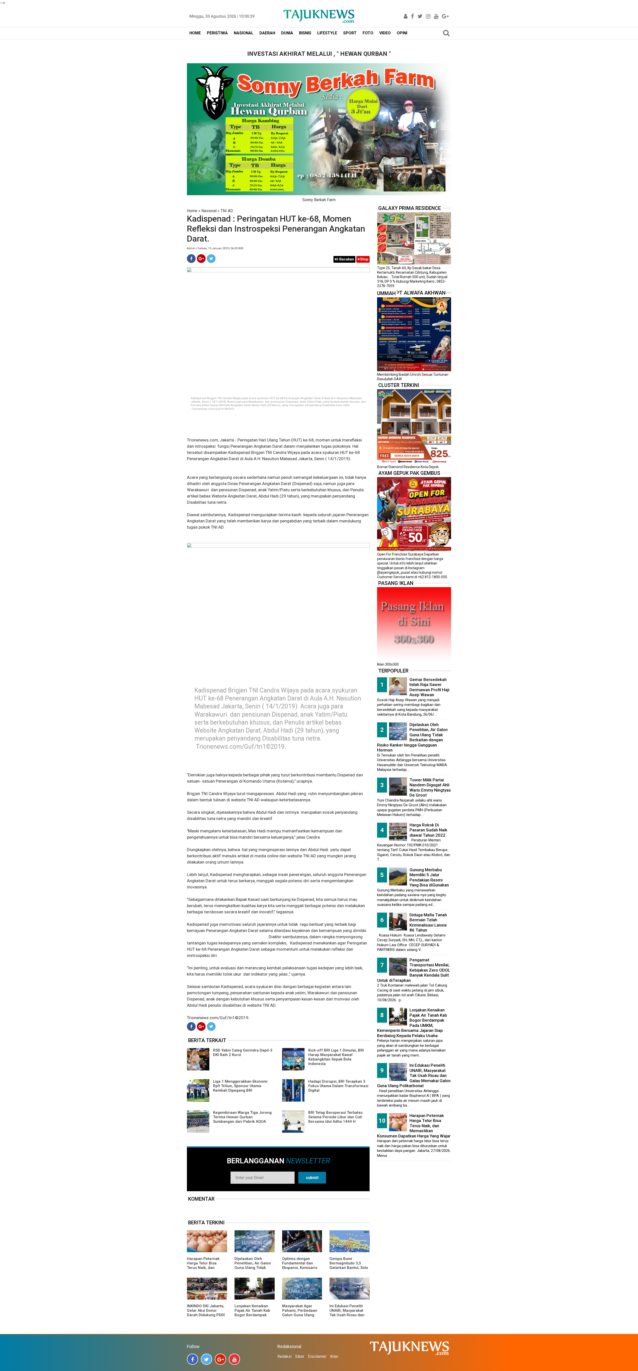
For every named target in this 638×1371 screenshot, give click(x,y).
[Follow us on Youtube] (234, 1359)
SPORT (350, 33)
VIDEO (385, 33)
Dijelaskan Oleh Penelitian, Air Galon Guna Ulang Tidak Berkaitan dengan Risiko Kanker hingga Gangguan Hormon (253, 1269)
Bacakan (346, 259)
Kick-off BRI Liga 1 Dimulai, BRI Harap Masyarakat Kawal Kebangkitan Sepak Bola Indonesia (336, 1057)
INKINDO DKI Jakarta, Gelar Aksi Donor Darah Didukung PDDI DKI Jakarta (206, 1313)
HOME (195, 33)
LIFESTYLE (327, 33)
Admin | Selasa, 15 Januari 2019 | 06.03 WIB (215, 248)
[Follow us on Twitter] (206, 1359)
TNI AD (227, 210)
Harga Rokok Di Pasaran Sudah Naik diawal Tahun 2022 (428, 830)
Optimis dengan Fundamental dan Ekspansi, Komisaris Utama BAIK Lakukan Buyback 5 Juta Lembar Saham (300, 1269)
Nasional (209, 210)
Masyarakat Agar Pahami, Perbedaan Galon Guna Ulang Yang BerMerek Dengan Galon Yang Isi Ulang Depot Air (302, 1317)
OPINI (402, 33)
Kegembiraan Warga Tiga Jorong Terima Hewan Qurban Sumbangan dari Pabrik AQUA (242, 1117)
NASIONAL (243, 33)
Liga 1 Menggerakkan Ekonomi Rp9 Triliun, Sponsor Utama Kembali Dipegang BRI (240, 1086)
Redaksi (284, 1356)
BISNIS (305, 33)
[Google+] (201, 258)
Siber (299, 1356)
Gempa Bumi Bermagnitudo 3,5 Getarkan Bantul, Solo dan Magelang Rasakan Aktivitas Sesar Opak (348, 1269)
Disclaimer (317, 1356)
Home (192, 210)
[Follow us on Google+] (220, 1359)
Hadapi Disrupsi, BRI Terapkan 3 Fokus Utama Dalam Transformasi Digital (338, 1086)
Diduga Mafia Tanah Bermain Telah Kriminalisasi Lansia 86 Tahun (428, 922)
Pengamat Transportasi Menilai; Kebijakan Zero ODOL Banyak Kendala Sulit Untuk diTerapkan (413, 970)
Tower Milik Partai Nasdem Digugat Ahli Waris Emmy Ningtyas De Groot (430, 787)
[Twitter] (211, 258)
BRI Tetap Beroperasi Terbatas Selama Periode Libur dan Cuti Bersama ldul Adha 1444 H (335, 1117)
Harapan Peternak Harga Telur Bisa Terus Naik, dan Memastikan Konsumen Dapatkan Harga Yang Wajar (205, 1269)
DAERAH (267, 33)
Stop (363, 259)
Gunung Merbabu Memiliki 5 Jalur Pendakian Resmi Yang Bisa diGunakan (429, 877)
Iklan (334, 1356)
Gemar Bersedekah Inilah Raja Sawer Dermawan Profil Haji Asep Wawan (429, 687)
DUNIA (287, 33)
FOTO (368, 33)
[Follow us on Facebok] (192, 1359)
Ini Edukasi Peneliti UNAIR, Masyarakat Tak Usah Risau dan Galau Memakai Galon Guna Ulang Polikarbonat (349, 1317)
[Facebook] (191, 258)
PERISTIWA (217, 33)
